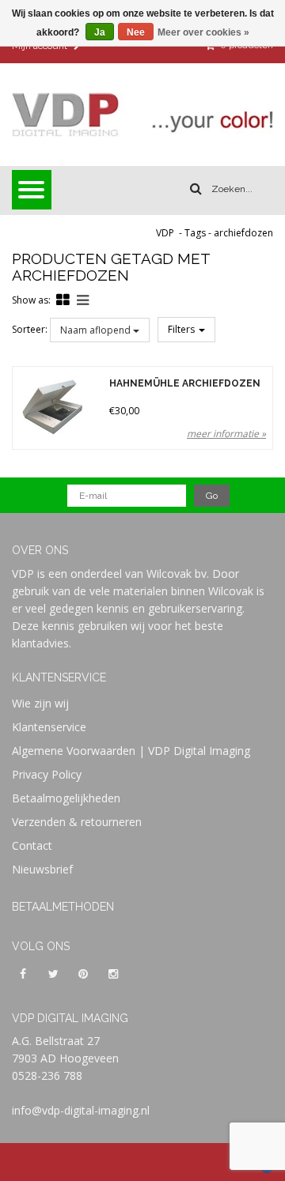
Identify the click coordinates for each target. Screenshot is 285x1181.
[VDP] (142, 114)
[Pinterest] (83, 973)
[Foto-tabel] (63, 299)
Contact (32, 845)
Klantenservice (49, 726)
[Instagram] (113, 973)
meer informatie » (226, 433)
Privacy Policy (47, 774)
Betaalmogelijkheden (66, 798)
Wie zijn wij (40, 703)
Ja (99, 32)
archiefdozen (243, 233)
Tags (195, 233)
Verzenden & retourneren (77, 821)
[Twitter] (53, 973)
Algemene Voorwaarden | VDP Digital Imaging (131, 750)
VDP (165, 233)
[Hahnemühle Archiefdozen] (52, 406)
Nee (136, 32)
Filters (182, 329)
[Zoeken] (196, 189)
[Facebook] (23, 973)
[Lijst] (83, 299)
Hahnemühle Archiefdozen (184, 384)
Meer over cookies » (203, 32)
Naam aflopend (96, 330)
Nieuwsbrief (42, 869)
